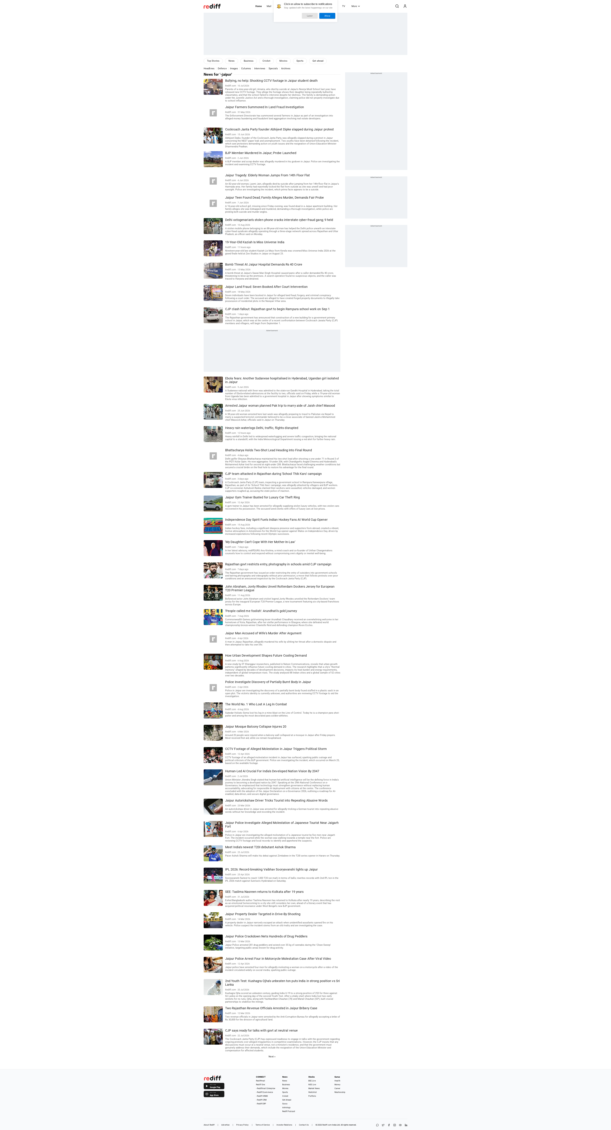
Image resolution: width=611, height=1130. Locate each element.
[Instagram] (394, 1125)
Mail (269, 6)
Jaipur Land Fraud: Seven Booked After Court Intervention (266, 287)
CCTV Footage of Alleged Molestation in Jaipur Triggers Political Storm (276, 749)
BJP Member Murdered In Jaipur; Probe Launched (260, 153)
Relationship (339, 1092)
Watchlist (312, 1092)
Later (310, 15)
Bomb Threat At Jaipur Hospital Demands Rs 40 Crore (263, 264)
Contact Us (304, 1125)
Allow (327, 15)
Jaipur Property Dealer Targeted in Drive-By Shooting (262, 914)
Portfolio (312, 1096)
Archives (286, 68)
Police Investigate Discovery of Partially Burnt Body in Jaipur (268, 682)
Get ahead (318, 60)
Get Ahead (286, 1100)
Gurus (285, 1104)
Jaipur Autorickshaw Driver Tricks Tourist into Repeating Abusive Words (276, 800)
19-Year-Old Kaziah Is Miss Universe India (254, 242)
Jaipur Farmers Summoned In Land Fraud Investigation (264, 107)
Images (234, 68)
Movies (283, 60)
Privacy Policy (242, 1125)
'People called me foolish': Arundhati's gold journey (261, 611)
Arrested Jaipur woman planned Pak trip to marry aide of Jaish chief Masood (280, 405)
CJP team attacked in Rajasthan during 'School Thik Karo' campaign (273, 474)
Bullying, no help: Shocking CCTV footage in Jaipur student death (271, 81)
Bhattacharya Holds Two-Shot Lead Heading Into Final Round (268, 450)
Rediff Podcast (288, 1111)
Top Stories (213, 60)
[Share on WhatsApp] (377, 1125)
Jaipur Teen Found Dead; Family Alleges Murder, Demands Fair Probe (274, 197)
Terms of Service (263, 1125)
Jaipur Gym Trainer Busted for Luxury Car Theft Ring (262, 497)
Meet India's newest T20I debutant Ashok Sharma (260, 847)
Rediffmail (260, 1081)
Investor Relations (284, 1125)
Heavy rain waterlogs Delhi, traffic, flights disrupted (261, 428)
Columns (246, 68)
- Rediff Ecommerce (264, 1092)
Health (337, 1081)
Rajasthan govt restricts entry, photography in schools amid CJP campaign (278, 564)
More (354, 6)
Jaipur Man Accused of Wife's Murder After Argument (263, 633)
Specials (273, 68)
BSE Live (312, 1081)
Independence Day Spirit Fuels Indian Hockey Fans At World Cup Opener (276, 520)
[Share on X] (383, 1125)
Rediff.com (327, 1125)
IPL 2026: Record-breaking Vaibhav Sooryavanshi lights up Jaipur (271, 869)
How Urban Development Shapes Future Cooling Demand (266, 655)
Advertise (225, 1125)
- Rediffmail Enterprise (265, 1088)
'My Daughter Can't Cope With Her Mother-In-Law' (260, 542)
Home (258, 6)
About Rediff (209, 1125)
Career (337, 1088)
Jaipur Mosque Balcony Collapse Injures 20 (255, 726)
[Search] (397, 6)
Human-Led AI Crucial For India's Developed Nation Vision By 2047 (272, 771)
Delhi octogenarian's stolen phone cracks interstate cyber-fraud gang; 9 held (279, 220)
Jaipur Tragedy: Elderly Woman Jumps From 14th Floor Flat (267, 175)
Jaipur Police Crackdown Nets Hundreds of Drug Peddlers (266, 936)
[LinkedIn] (406, 1125)
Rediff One (260, 1084)
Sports (300, 60)
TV (343, 6)
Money (337, 1084)
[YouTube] (400, 1125)
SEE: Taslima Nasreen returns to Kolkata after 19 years (264, 892)
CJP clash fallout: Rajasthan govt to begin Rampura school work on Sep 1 (277, 309)
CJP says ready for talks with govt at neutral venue (261, 1030)
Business (249, 60)
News (231, 60)
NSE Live (312, 1084)
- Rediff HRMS (262, 1096)
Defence (222, 68)
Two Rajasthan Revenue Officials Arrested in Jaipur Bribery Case (271, 1008)
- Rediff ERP (261, 1104)
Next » (272, 1056)
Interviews (259, 68)
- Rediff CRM (261, 1100)
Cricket (266, 60)
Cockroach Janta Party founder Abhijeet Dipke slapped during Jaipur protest (279, 129)
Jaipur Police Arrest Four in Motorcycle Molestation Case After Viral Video (278, 959)
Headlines (209, 68)
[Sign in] (405, 6)
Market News (314, 1088)
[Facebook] (389, 1125)
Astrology (286, 1107)
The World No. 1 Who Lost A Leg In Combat (256, 704)
